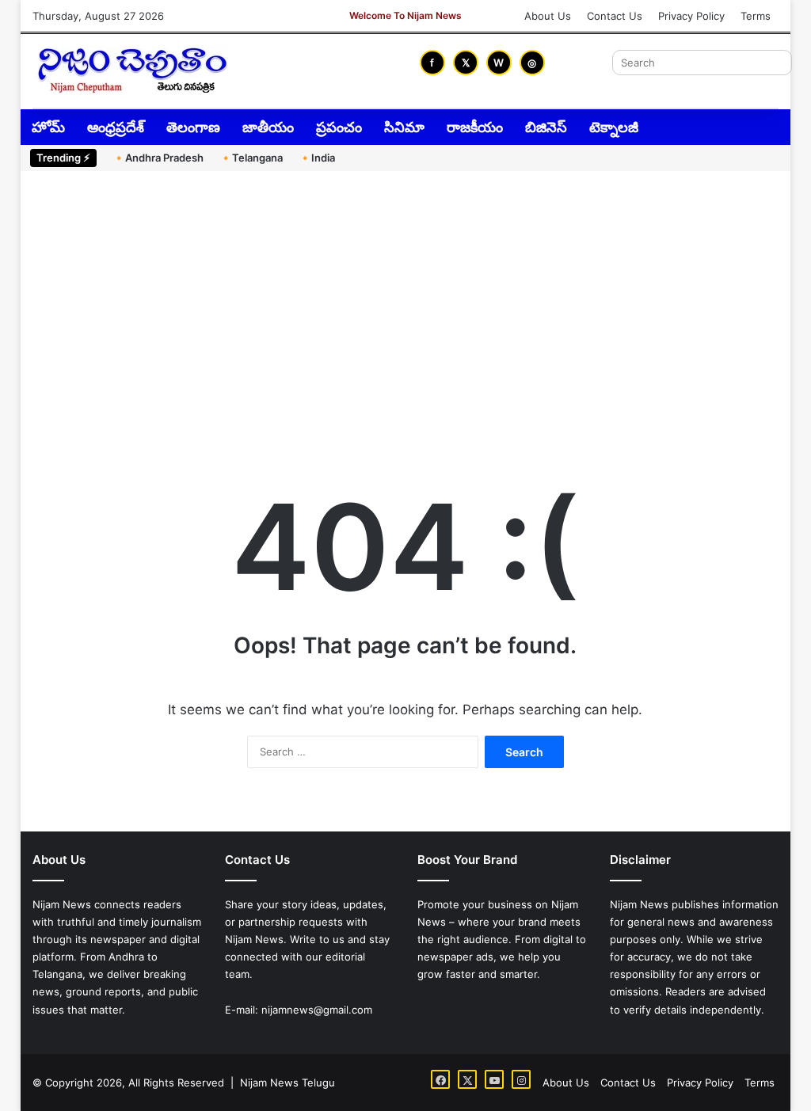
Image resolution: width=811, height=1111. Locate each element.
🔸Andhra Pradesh (158, 157)
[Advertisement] (406, 306)
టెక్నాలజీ (613, 127)
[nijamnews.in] (131, 69)
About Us (547, 16)
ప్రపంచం (339, 127)
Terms (756, 16)
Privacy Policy (691, 16)
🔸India (317, 157)
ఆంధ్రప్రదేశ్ (115, 127)
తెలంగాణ (193, 127)
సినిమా (404, 127)
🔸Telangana (251, 157)
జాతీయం (268, 127)
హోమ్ (48, 127)
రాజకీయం (475, 127)
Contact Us (614, 16)
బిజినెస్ (546, 127)
